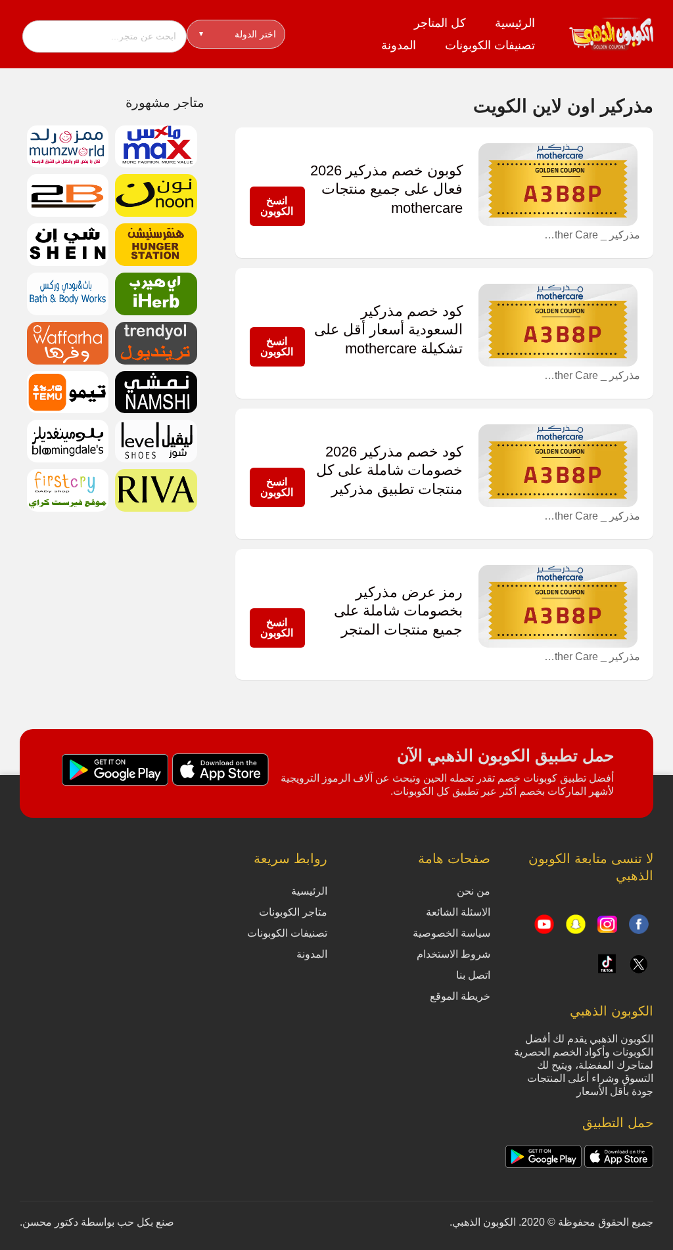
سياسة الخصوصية (451, 933)
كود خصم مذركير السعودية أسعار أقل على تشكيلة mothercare (388, 330)
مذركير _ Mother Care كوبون (591, 234)
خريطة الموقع (460, 996)
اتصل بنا (473, 975)
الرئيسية (515, 23)
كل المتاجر (440, 23)
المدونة (398, 45)
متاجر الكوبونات (293, 912)
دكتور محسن (50, 1222)
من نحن (473, 891)
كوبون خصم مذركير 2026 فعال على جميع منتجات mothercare (386, 189)
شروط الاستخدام (453, 954)
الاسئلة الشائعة (458, 912)
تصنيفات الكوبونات (490, 45)
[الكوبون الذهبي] (611, 33)
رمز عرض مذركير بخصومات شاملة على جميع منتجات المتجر (398, 611)
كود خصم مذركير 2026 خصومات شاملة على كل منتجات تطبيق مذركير (389, 470)
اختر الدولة (237, 34)
